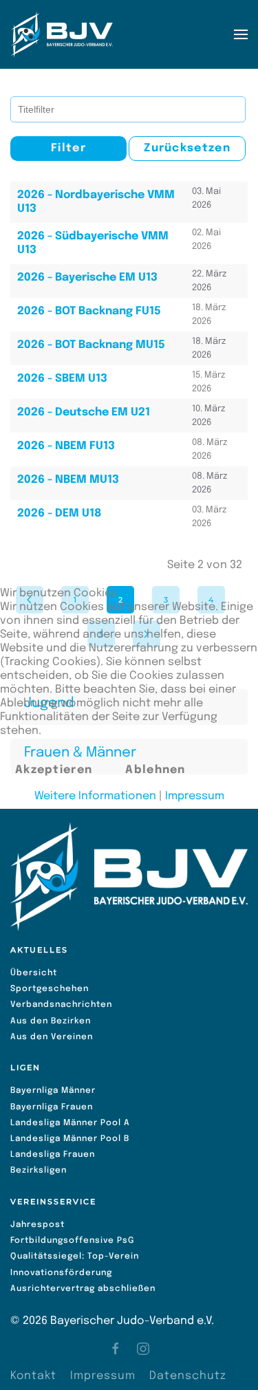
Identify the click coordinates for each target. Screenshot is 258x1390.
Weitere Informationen (95, 796)
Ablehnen (155, 770)
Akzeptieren (53, 770)
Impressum (194, 796)
